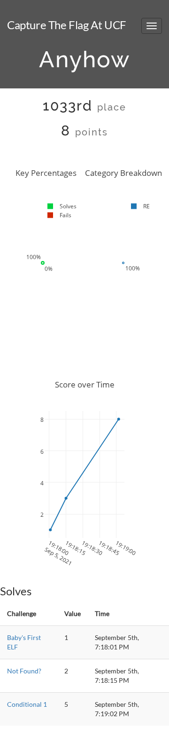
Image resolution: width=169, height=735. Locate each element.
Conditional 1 (27, 704)
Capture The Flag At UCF (66, 25)
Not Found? (24, 671)
